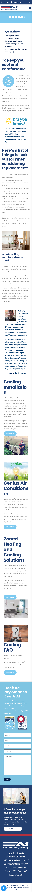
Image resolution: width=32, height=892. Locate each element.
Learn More (10, 434)
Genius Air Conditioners (13, 41)
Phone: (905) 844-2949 (16, 871)
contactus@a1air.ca (16, 867)
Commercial (16, 2)
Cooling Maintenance (12, 38)
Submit (7, 779)
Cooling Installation (12, 36)
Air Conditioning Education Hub (16, 49)
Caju (16, 889)
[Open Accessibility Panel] (4, 888)
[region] (16, 733)
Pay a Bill (6, 2)
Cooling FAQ (9, 52)
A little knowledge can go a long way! (15, 811)
